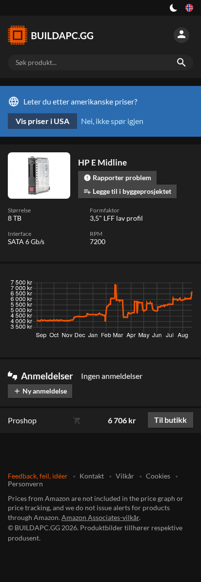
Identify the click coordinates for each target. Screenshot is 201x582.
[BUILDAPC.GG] (54, 35)
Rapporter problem (117, 177)
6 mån (130, 285)
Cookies (158, 476)
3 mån (101, 285)
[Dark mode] (174, 8)
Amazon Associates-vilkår (100, 517)
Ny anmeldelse (40, 391)
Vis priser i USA (42, 120)
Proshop (22, 420)
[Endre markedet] (189, 8)
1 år (155, 285)
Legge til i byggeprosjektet (127, 191)
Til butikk (170, 419)
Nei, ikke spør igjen (112, 120)
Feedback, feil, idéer (38, 476)
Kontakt (92, 476)
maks (180, 285)
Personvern (25, 483)
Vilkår (125, 476)
